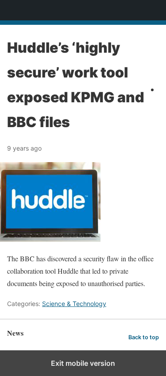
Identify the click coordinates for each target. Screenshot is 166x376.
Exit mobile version (83, 363)
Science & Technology (74, 303)
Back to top (143, 337)
